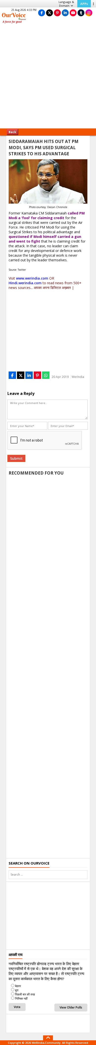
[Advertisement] (48, 78)
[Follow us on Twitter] (49, 12)
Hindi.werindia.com (25, 283)
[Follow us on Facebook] (41, 12)
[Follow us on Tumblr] (81, 12)
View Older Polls (71, 1007)
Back (12, 132)
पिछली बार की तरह (25, 994)
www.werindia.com (32, 278)
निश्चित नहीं (21, 998)
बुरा (16, 990)
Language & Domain (66, 3)
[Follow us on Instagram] (88, 12)
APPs (84, 3)
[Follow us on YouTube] (73, 12)
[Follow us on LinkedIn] (65, 12)
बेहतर (18, 986)
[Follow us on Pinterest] (57, 12)
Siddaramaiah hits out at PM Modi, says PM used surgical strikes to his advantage (44, 148)
